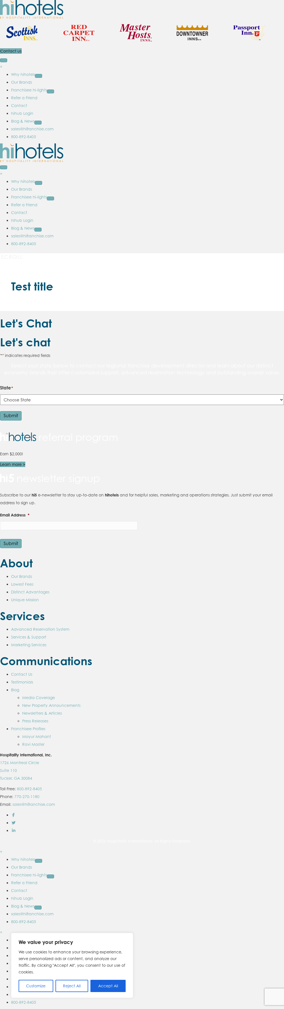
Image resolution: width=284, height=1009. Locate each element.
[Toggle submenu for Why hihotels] (38, 76)
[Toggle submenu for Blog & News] (38, 123)
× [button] (1, 66)
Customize (35, 985)
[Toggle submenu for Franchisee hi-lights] (50, 91)
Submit (11, 415)
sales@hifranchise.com (33, 804)
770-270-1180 (26, 796)
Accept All (108, 985)
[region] (72, 965)
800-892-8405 (29, 788)
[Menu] (3, 60)
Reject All (72, 985)
